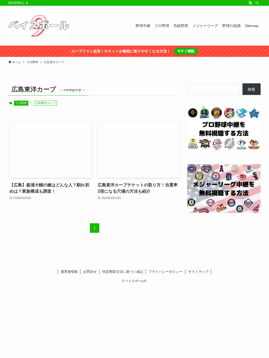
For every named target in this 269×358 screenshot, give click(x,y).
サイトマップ (198, 272)
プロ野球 (21, 103)
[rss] (250, 3)
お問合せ (90, 272)
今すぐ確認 (185, 51)
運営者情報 (69, 272)
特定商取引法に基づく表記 (122, 272)
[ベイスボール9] (38, 25)
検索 (251, 89)
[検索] (257, 3)
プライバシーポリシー (165, 272)
